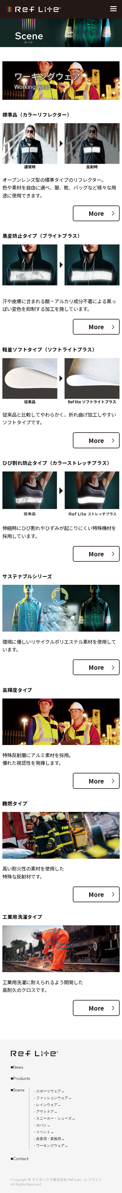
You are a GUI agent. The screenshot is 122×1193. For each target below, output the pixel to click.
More (102, 213)
